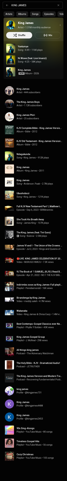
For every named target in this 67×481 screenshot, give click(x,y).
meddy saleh (30, 301)
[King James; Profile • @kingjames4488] (35, 404)
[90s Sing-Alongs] (35, 430)
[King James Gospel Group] (35, 338)
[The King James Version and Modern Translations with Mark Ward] (35, 377)
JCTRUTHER (33, 366)
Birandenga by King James (31, 297)
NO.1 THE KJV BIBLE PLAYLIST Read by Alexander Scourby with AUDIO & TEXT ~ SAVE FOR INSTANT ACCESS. (51, 275)
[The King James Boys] (35, 103)
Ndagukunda (23, 154)
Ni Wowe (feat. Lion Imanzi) (32, 58)
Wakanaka (22, 311)
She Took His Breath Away (30, 219)
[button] (10, 48)
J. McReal (31, 340)
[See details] (60, 25)
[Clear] (58, 5)
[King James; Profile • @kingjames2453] (35, 417)
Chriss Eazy (45, 314)
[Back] (7, 5)
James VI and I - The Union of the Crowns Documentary (39, 245)
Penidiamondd (33, 288)
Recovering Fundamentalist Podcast (44, 379)
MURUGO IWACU (32, 262)
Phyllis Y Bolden (34, 327)
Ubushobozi (23, 193)
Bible (27, 131)
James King (30, 223)
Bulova (30, 236)
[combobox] (36, 5)
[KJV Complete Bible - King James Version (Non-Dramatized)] (35, 129)
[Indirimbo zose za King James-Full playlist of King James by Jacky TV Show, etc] (35, 286)
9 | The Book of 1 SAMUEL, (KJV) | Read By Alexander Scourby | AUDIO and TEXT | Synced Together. (39, 271)
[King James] (10, 24)
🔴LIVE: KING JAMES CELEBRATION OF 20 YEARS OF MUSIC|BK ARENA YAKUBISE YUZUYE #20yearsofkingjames (39, 258)
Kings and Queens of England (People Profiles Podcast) (50, 249)
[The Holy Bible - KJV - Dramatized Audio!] (35, 364)
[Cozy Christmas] (35, 456)
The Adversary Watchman (40, 353)
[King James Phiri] (35, 116)
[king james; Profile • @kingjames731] (35, 390)
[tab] (9, 14)
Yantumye (23, 46)
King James (30, 157)
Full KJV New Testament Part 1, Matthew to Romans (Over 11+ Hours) (39, 206)
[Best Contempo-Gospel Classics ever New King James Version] (35, 325)
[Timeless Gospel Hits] (35, 443)
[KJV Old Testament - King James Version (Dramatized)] (35, 142)
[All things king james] (35, 351)
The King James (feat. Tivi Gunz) (34, 232)
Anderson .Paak (32, 183)
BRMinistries (46, 210)
